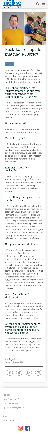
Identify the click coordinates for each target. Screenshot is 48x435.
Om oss (5, 416)
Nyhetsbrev (8, 420)
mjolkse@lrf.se (17, 407)
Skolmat (9, 64)
